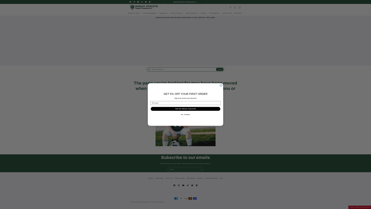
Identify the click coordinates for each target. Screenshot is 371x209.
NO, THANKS (185, 114)
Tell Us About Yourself (185, 109)
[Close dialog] (221, 85)
